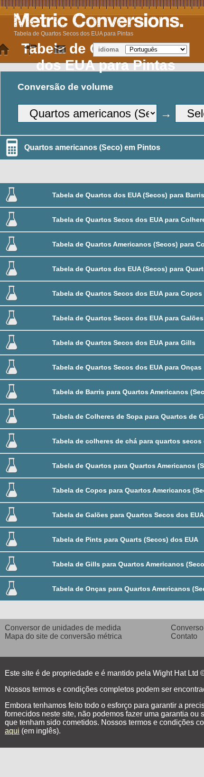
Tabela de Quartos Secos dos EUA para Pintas (73, 33)
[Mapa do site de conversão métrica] (31, 49)
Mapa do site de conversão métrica (63, 636)
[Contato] (59, 49)
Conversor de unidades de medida (63, 628)
